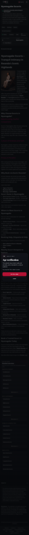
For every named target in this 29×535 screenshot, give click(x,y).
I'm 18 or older (14, 274)
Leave (14, 278)
